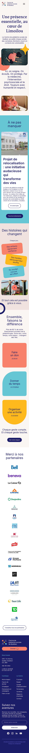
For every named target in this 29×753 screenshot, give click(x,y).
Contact (19, 698)
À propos (19, 679)
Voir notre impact (14, 440)
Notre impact (6, 679)
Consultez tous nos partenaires (14, 627)
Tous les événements (14, 216)
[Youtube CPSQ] (21, 733)
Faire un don (6, 693)
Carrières (19, 691)
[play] (14, 103)
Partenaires (20, 689)
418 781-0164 (6, 666)
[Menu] (24, 4)
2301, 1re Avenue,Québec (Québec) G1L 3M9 (7, 660)
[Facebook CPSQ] (8, 733)
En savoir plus (14, 205)
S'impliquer (5, 686)
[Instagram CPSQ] (12, 733)
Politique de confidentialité (14, 743)
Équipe (19, 682)
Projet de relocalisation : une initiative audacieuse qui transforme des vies (14, 171)
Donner (13, 649)
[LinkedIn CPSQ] (16, 733)
